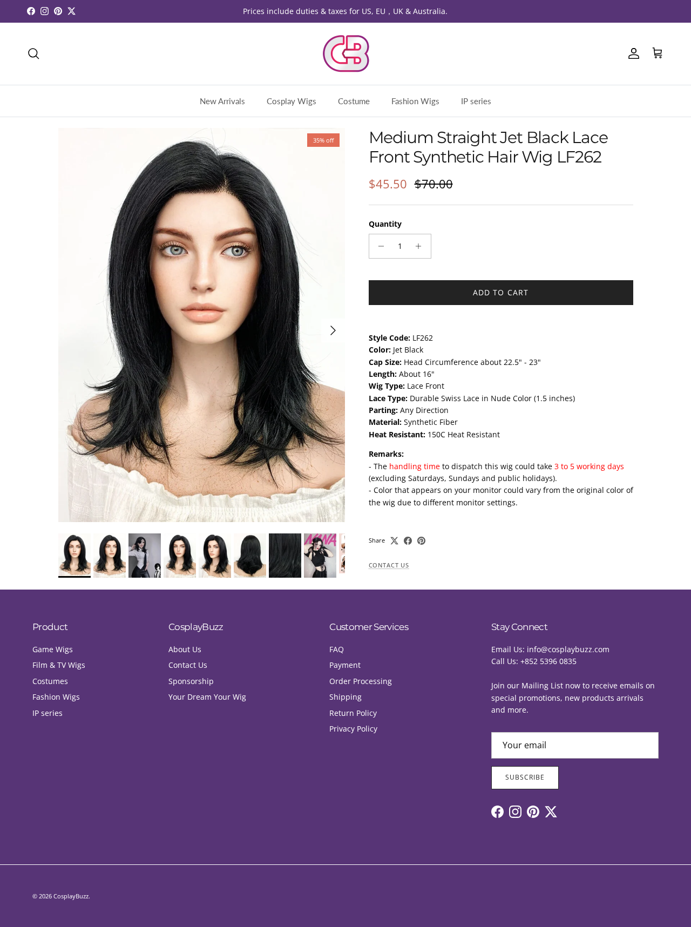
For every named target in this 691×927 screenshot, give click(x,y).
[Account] (631, 53)
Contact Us (389, 565)
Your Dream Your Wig (207, 697)
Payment (345, 665)
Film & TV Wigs (58, 665)
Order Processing (360, 681)
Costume (354, 101)
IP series (476, 101)
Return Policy (353, 713)
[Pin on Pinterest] (421, 541)
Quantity (385, 224)
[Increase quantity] (421, 246)
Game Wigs (52, 649)
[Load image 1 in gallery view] (201, 325)
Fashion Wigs (415, 101)
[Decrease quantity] (378, 246)
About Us (184, 649)
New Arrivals (222, 101)
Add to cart (501, 292)
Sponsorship (191, 681)
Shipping (345, 697)
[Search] (33, 53)
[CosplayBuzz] (345, 53)
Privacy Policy (353, 728)
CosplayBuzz (71, 896)
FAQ (336, 649)
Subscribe (525, 777)
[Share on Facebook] (408, 541)
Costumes (50, 681)
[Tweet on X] (394, 541)
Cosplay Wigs (291, 101)
